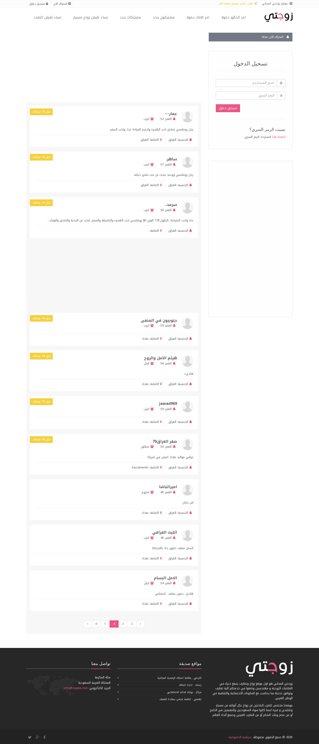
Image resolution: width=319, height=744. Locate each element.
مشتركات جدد (130, 17)
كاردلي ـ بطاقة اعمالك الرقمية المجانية (179, 678)
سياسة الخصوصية (239, 737)
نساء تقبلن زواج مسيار (90, 17)
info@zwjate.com (76, 688)
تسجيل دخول (37, 3)
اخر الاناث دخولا (198, 17)
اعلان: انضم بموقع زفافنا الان (236, 3)
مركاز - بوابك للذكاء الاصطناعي (184, 692)
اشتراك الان (60, 3)
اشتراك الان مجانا (273, 37)
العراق (172, 140)
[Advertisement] (250, 238)
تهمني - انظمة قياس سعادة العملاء (181, 699)
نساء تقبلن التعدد (47, 17)
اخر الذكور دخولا (233, 17)
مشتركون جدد (164, 17)
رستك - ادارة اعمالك (190, 685)
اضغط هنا (278, 137)
